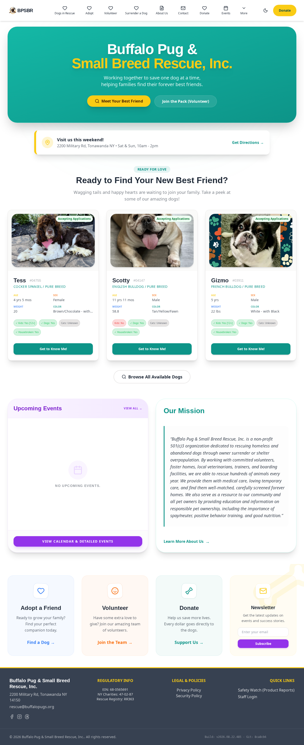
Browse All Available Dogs (155, 377)
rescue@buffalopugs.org (32, 706)
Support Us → (189, 642)
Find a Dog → (41, 642)
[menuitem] (65, 10)
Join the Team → (115, 642)
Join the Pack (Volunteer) (185, 101)
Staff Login (247, 696)
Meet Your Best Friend (122, 101)
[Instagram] (19, 716)
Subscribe (263, 643)
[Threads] (27, 716)
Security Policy (189, 695)
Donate (285, 10)
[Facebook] (12, 716)
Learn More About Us (187, 541)
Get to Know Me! (53, 349)
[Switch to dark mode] (265, 10)
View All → (133, 408)
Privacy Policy (189, 690)
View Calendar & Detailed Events (77, 541)
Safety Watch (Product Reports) (266, 690)
